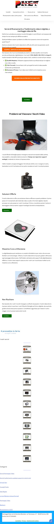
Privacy (24, 521)
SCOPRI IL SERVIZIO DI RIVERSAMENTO (16, 49)
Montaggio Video (5, 500)
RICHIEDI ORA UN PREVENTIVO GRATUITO (27, 78)
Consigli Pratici (4, 487)
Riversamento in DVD (6, 509)
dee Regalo (3, 491)
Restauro (2, 505)
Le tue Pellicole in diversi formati (9, 496)
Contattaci (18, 521)
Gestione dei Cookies (33, 521)
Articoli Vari (3, 482)
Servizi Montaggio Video (7, 473)
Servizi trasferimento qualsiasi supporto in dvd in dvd (15, 478)
